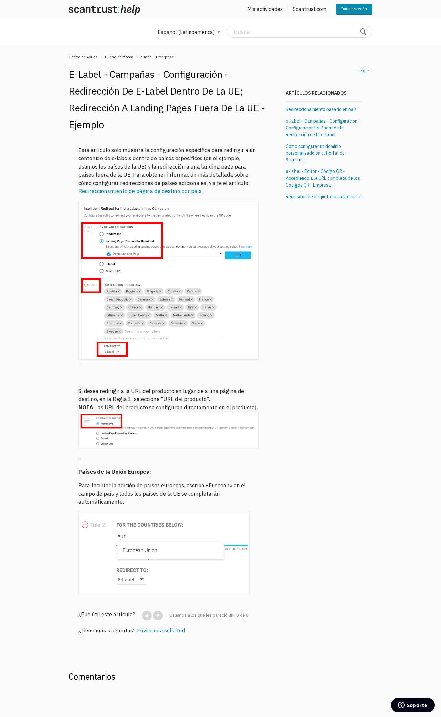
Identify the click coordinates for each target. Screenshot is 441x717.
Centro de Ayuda (83, 57)
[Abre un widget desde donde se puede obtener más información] (413, 706)
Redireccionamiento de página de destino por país (139, 191)
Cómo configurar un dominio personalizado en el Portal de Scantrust (315, 153)
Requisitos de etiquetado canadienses (324, 197)
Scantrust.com (309, 9)
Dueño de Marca (119, 57)
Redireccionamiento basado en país (321, 109)
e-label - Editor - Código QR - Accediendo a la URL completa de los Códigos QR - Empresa (323, 178)
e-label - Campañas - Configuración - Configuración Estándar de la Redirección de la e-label (323, 128)
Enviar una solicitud (161, 630)
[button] (147, 615)
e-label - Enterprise (157, 57)
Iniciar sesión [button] (354, 9)
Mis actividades (265, 9)
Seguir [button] (363, 70)
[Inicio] (104, 9)
